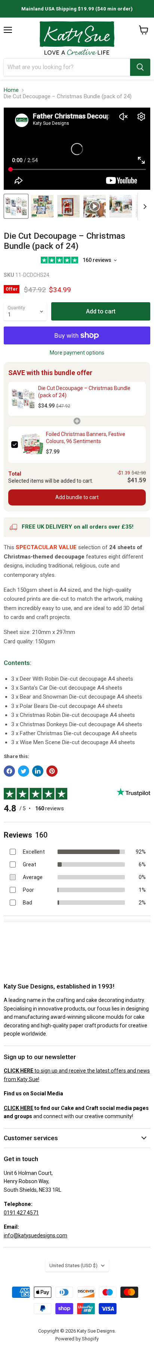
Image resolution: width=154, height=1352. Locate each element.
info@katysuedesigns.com (35, 1235)
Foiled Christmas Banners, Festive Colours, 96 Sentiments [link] (85, 438)
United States (73, 1265)
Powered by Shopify (77, 1339)
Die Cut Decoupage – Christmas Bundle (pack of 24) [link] (84, 392)
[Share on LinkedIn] (37, 771)
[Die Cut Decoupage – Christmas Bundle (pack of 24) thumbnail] (42, 206)
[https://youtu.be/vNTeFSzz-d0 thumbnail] (95, 206)
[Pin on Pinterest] (52, 771)
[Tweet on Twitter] (23, 771)
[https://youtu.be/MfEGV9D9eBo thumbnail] (16, 206)
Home (11, 90)
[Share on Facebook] (9, 771)
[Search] (140, 67)
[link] (23, 399)
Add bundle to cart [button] (77, 497)
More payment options (77, 353)
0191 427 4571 (21, 1213)
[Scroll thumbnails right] (144, 206)
